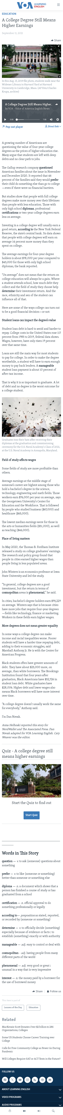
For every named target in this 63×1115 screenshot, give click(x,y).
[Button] (56, 40)
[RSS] (35, 1080)
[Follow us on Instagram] (27, 1080)
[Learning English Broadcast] (39, 1111)
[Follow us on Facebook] (5, 1080)
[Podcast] (42, 1080)
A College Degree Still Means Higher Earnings (34, 104)
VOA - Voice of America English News (29, 109)
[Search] (53, 1111)
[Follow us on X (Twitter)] (12, 1080)
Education (9, 14)
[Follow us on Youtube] (20, 1080)
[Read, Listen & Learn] (10, 1111)
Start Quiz (32, 815)
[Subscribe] (50, 1080)
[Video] (24, 1111)
